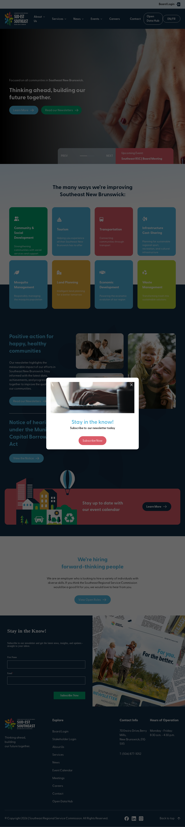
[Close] (131, 385)
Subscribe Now (92, 440)
